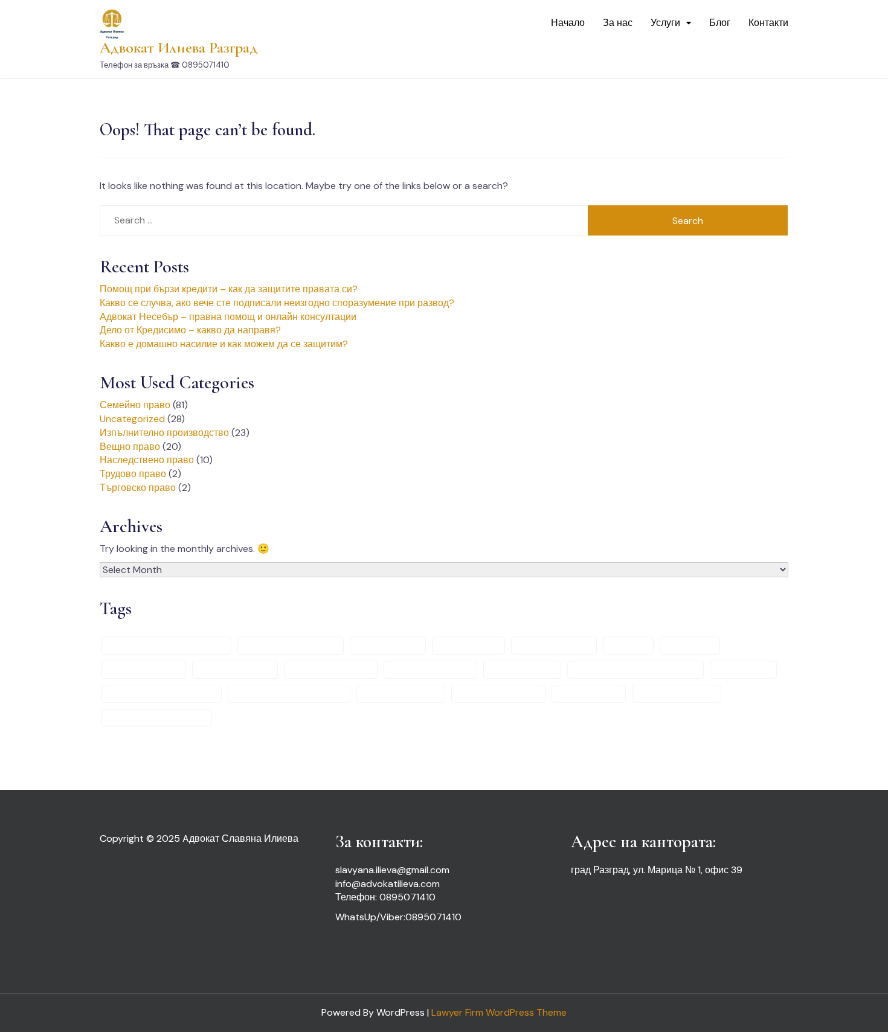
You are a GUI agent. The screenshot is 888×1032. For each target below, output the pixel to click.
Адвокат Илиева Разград (179, 47)
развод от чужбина (676, 693)
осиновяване (743, 669)
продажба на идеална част (289, 693)
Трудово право (133, 473)
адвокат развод (388, 645)
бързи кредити (468, 645)
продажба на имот (400, 693)
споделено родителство (156, 718)
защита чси (690, 645)
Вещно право (130, 446)
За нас (617, 22)
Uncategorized (132, 418)
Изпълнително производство (164, 432)
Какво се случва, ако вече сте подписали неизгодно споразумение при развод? (277, 302)
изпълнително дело (331, 669)
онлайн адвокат (522, 669)
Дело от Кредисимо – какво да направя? (190, 330)
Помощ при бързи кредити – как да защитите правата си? (229, 289)
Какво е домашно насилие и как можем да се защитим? (224, 344)
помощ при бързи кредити (161, 693)
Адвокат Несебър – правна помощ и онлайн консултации (228, 316)
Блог (719, 22)
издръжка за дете (143, 669)
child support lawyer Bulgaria (166, 645)
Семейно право (135, 405)
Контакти (768, 22)
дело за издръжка (554, 645)
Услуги (665, 22)
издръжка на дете (235, 669)
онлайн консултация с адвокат (635, 669)
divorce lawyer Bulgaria (290, 645)
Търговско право (138, 487)
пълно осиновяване (498, 693)
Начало (568, 22)
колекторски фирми (430, 669)
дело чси (628, 645)
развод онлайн (588, 693)
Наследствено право (147, 460)
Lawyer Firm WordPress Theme (499, 1012)
